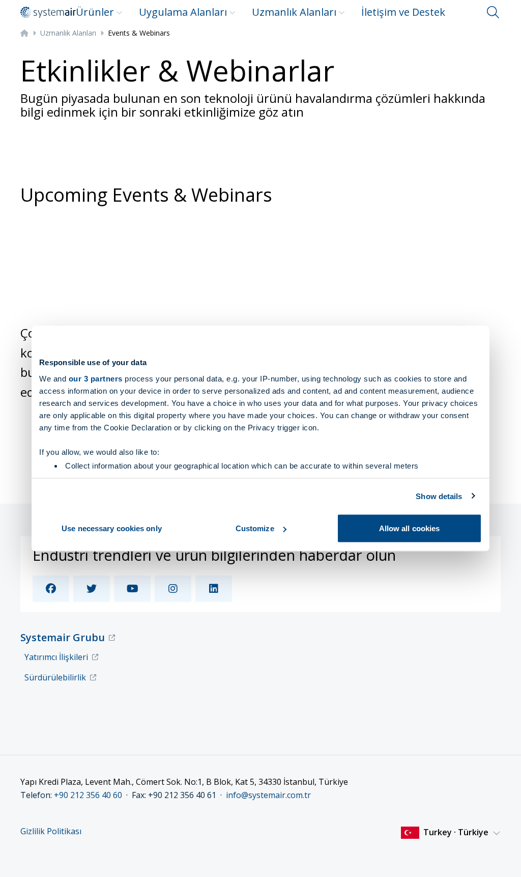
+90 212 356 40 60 (88, 795)
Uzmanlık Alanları (294, 12)
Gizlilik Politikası (50, 831)
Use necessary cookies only (112, 528)
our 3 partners (96, 378)
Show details (439, 495)
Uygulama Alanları (183, 12)
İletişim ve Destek (403, 12)
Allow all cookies (409, 528)
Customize (255, 528)
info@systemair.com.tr (268, 795)
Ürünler (95, 12)
